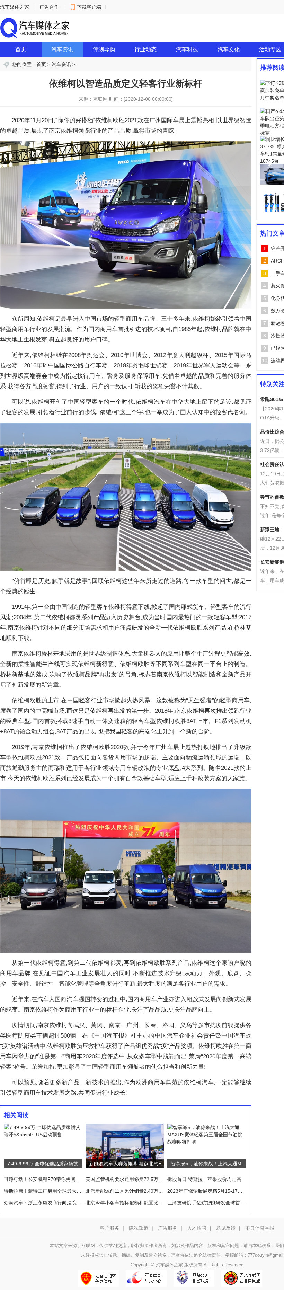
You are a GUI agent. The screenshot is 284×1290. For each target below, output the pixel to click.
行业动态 (145, 49)
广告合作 (49, 7)
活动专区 (270, 49)
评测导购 (104, 49)
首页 (20, 49)
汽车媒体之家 (14, 7)
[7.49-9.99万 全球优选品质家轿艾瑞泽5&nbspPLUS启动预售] (43, 1130)
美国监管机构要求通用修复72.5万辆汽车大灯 (134, 1179)
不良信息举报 (259, 1228)
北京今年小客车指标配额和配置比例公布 (130, 1203)
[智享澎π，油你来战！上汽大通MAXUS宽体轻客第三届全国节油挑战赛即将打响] (206, 1134)
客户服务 (109, 1228)
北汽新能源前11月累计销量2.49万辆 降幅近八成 (137, 1191)
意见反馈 (226, 1228)
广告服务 (167, 1228)
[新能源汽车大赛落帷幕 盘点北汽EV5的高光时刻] (125, 1145)
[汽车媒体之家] (34, 27)
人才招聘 (196, 1228)
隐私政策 (138, 1228)
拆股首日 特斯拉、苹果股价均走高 (204, 1179)
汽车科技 (187, 49)
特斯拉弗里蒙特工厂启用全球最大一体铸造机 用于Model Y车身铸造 (76, 1191)
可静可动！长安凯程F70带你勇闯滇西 (44, 1179)
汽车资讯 (62, 49)
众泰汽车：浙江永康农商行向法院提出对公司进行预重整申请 (69, 1203)
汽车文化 (229, 49)
